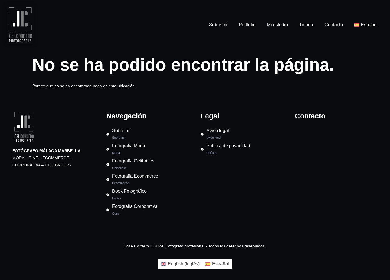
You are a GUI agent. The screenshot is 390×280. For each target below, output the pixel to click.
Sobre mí (218, 24)
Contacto (334, 24)
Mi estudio (277, 24)
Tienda (306, 24)
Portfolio (247, 24)
